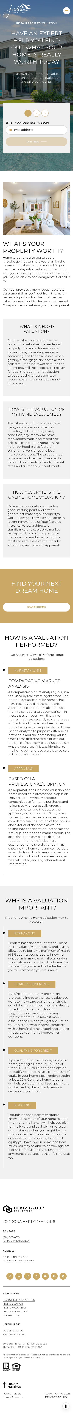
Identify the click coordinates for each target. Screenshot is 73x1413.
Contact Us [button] (11, 1315)
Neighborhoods (15, 1311)
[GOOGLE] (54, 1276)
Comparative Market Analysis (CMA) (37, 692)
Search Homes (36, 607)
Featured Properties (19, 1299)
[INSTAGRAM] (9, 1276)
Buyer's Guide (13, 1330)
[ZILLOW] (63, 1276)
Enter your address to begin (27, 122)
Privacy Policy (56, 1397)
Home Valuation (15, 1307)
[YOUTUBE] (45, 1276)
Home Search (13, 1303)
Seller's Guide (14, 1334)
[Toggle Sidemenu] (66, 10)
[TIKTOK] (27, 1276)
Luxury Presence (13, 1397)
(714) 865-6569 (11, 1237)
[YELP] (36, 1276)
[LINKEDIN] (18, 1276)
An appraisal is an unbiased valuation (36, 790)
